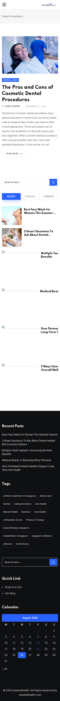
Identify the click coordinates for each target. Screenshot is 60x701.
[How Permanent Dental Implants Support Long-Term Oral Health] (20, 342)
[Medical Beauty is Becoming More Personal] (20, 305)
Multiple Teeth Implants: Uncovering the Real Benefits (27, 452)
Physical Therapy (35, 519)
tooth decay (22, 543)
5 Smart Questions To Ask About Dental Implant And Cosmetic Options (28, 442)
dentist (7, 503)
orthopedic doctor (12, 519)
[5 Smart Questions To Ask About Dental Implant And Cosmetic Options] (12, 237)
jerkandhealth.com (30, 694)
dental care (46, 495)
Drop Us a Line (13, 587)
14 (38, 642)
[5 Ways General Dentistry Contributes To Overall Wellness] (20, 380)
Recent (11, 196)
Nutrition (26, 511)
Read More (12, 154)
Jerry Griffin (12, 106)
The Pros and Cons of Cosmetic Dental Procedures (27, 93)
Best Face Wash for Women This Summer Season (38, 213)
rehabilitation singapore (15, 535)
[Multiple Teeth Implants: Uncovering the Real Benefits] (20, 267)
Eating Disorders (23, 503)
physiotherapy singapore (16, 527)
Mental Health (10, 511)
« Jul (4, 668)
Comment (48, 196)
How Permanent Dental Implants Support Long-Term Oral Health (28, 468)
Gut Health (40, 503)
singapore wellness (42, 535)
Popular (30, 196)
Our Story (10, 593)
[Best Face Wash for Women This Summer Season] (12, 215)
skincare (7, 543)
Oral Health (40, 511)
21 (38, 648)
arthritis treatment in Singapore (19, 495)
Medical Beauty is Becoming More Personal (26, 460)
